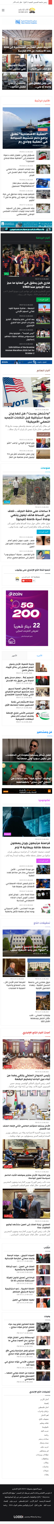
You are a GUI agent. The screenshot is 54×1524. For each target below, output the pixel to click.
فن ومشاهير (44, 1451)
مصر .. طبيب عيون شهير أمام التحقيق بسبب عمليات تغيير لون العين (19, 543)
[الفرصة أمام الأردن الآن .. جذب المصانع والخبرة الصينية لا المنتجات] (14, 967)
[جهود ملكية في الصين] (43, 1303)
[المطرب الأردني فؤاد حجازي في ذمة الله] (43, 1365)
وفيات (46, 1475)
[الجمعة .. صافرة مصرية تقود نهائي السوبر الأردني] (44, 308)
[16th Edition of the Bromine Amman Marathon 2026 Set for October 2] (43, 347)
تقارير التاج (38, 1505)
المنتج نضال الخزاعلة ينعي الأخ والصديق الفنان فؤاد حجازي (20, 1352)
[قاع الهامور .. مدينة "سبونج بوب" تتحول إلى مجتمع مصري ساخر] (43, 554)
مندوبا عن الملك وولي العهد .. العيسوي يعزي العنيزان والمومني (19, 1376)
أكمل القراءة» (43, 434)
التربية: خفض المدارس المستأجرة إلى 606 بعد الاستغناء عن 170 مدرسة (27, 49)
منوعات (46, 1471)
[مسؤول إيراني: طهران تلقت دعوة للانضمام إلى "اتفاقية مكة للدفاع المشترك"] (43, 155)
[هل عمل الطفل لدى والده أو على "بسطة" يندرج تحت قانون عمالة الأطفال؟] (40, 81)
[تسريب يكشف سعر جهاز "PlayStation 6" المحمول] (43, 183)
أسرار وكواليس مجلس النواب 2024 (21, 1505)
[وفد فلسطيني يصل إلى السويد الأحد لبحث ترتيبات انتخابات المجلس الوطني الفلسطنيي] (43, 208)
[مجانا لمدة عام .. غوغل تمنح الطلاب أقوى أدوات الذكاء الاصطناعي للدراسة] (43, 894)
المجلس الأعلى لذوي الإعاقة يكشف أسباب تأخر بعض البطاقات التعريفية (20, 716)
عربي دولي (44, 1447)
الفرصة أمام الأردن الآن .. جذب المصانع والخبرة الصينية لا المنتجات (14, 985)
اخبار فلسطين (43, 1407)
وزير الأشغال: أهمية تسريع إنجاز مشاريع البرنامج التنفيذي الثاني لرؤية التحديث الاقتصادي (19, 692)
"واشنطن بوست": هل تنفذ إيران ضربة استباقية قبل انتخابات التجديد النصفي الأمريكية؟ (27, 417)
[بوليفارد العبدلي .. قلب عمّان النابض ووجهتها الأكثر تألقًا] (43, 1001)
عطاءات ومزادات (42, 1455)
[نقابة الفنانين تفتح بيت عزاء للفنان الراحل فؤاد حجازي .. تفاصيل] (43, 1327)
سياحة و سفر (44, 1439)
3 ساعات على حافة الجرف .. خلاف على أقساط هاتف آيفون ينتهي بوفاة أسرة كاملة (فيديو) (29, 515)
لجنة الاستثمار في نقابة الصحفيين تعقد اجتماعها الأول (19, 703)
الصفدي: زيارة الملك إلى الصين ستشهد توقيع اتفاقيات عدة (28, 1226)
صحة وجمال (44, 1443)
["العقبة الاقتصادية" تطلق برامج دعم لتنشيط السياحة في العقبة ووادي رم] (26, 128)
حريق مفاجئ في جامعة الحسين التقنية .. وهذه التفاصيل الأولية (39, 985)
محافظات (45, 1459)
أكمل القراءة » (43, 300)
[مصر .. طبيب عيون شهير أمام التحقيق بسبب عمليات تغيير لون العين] (43, 540)
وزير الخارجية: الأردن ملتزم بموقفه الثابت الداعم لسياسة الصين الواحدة (27, 1176)
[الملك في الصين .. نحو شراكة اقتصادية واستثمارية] (43, 1269)
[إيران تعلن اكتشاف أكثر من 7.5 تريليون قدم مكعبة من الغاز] (43, 454)
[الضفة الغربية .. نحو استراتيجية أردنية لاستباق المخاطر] (43, 1291)
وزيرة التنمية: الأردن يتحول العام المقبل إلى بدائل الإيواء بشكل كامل (20, 667)
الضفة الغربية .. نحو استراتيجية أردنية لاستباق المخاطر (19, 1290)
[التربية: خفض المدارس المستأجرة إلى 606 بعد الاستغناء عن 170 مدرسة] (27, 42)
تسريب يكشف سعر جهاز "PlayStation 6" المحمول (23, 184)
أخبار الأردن (44, 1399)
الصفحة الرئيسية (45, 1501)
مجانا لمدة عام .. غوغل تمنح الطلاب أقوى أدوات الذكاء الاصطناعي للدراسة (21, 898)
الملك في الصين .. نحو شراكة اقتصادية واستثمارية (20, 1267)
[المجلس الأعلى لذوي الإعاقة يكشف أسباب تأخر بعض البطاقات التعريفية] (42, 716)
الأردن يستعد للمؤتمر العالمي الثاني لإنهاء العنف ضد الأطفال (26, 1127)
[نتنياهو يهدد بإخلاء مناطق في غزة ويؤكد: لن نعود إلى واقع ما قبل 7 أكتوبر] (43, 194)
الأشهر (14, 656)
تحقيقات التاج (44, 1419)
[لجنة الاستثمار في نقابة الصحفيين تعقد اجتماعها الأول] (42, 705)
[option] (27, 60)
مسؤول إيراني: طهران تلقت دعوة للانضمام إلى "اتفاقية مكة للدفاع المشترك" (19, 158)
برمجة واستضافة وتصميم (32, 1517)
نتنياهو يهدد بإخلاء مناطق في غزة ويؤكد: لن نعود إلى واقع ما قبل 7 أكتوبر (18, 197)
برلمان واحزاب (43, 1411)
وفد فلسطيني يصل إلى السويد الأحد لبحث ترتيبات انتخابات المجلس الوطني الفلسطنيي (18, 211)
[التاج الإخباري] (27, 10)
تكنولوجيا (45, 1427)
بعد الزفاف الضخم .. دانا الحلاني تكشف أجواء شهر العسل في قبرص (20, 172)
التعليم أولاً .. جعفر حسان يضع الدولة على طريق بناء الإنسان (19, 679)
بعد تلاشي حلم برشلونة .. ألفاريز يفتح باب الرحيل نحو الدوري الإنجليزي (20, 322)
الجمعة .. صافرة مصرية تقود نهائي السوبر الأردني (21, 309)
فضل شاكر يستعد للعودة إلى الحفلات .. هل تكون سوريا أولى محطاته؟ (28, 757)
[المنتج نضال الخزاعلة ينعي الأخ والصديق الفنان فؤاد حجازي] (43, 1354)
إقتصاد (46, 1403)
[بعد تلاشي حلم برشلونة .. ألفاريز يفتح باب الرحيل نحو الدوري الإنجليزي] (43, 319)
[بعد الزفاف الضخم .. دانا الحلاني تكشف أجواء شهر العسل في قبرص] (43, 169)
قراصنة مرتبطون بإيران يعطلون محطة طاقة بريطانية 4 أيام (30, 845)
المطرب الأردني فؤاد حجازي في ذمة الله (19, 1363)
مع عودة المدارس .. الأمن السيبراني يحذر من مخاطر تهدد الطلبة (20, 872)
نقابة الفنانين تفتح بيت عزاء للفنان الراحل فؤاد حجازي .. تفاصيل (21, 1327)
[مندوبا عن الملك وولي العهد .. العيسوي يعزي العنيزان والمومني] (43, 1376)
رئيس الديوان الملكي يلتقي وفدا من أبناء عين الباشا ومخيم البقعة (28, 1077)
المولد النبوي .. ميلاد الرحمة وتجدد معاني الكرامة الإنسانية (19, 1256)
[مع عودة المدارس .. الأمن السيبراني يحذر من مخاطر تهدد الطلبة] (43, 869)
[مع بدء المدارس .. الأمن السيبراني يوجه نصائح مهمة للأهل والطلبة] (45, 908)
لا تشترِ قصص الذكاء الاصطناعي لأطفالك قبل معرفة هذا (20, 884)
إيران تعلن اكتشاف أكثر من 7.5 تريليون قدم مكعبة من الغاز (20, 455)
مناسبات (45, 1467)
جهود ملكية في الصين (23, 1300)
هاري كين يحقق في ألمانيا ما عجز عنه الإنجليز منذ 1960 (28, 285)
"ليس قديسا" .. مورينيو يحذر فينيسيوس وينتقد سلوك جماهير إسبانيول (19, 336)
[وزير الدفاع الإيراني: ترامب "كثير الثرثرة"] (43, 443)
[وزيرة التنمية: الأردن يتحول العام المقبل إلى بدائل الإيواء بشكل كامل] (42, 667)
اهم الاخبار (45, 1415)
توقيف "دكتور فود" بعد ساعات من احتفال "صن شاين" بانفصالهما (31, 780)
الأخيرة (39, 656)
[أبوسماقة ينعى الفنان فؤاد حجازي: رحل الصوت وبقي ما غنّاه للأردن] (43, 1340)
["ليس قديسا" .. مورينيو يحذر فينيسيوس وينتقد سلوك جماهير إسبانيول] (43, 333)
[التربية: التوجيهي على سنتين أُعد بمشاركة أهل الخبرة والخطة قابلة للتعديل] (14, 63)
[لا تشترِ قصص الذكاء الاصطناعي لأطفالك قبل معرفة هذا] (43, 883)
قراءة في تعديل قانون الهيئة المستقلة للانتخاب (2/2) (20, 1279)
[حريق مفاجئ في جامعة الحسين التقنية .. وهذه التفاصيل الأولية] (38, 967)
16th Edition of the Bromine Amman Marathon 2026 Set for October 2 (19, 350)
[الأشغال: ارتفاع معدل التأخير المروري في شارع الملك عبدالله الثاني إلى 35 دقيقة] (14, 81)
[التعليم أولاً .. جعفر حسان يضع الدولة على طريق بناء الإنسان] (42, 680)
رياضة (46, 1435)
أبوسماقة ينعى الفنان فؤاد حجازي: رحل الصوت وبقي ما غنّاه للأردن (21, 1340)
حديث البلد (45, 1431)
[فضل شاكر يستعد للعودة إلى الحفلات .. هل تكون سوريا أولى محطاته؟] (27, 750)
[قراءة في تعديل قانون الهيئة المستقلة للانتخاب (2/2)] (43, 1280)
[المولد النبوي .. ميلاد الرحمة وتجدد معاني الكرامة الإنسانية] (43, 1258)
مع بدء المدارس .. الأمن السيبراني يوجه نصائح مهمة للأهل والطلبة (19, 909)
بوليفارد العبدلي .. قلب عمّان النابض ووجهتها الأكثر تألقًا (39, 1018)
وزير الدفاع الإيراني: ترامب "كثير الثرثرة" (20, 444)
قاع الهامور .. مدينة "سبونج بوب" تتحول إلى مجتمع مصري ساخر (19, 556)
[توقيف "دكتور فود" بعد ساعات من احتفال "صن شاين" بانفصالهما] (27, 773)
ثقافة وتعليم (44, 1423)
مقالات (46, 1463)
